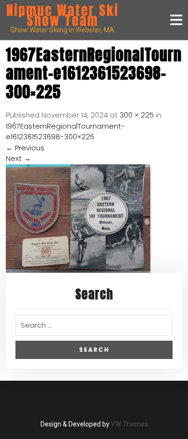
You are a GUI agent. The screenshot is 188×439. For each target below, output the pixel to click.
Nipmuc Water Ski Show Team (62, 15)
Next (18, 158)
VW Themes (128, 424)
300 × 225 (137, 115)
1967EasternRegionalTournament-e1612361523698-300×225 (65, 131)
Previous (25, 148)
